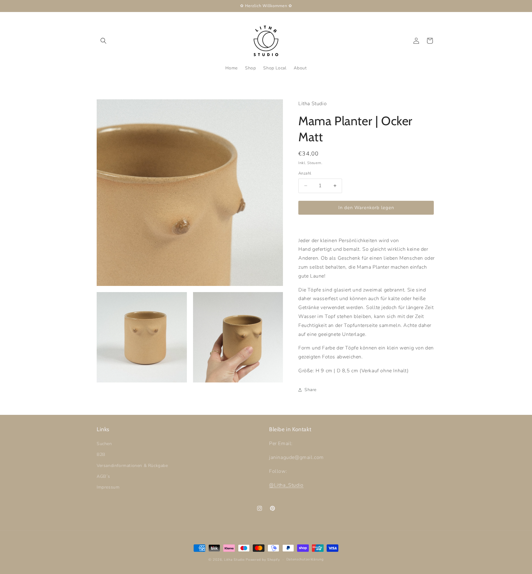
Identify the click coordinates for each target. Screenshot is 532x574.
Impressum (108, 487)
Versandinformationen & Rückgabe (132, 466)
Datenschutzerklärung (305, 559)
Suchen (104, 444)
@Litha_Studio (286, 485)
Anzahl (304, 173)
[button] (103, 40)
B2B (101, 455)
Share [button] (310, 390)
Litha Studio (234, 559)
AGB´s (103, 476)
